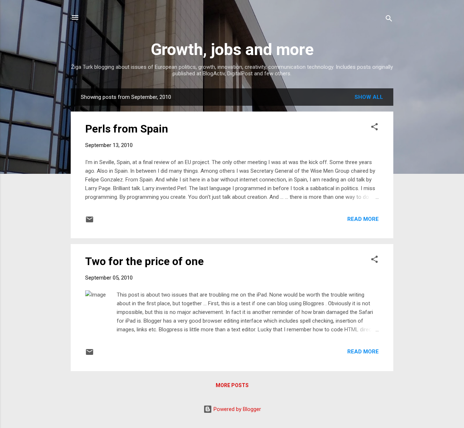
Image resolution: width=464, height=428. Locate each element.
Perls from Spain (126, 128)
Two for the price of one (144, 261)
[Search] (389, 20)
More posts (232, 385)
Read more (363, 219)
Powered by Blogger (236, 409)
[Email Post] (89, 222)
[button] (374, 128)
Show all (369, 97)
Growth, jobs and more (232, 49)
